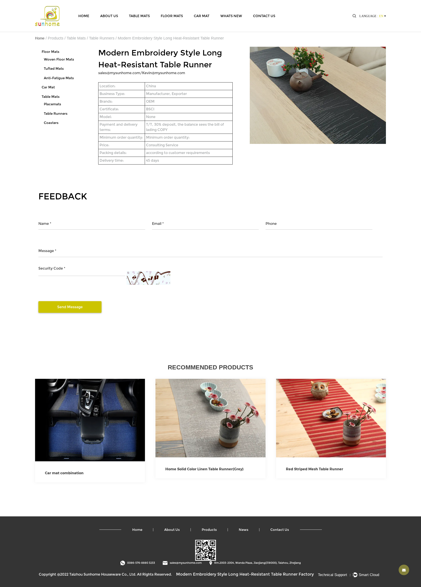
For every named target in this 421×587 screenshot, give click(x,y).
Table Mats (139, 16)
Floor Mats (172, 16)
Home (83, 16)
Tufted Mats (54, 68)
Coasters (51, 123)
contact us (279, 530)
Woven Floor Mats (59, 59)
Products (55, 38)
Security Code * (51, 268)
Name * (44, 224)
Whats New (231, 16)
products (209, 530)
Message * (47, 251)
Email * (158, 224)
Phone (271, 224)
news (243, 530)
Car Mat (201, 16)
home (137, 530)
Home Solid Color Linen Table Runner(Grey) (204, 469)
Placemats (52, 104)
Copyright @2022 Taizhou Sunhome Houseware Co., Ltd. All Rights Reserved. (105, 574)
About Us (109, 16)
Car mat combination (64, 473)
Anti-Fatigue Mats (59, 78)
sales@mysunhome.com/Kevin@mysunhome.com (141, 73)
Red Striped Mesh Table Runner (314, 469)
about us (172, 530)
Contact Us (264, 16)
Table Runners (101, 38)
